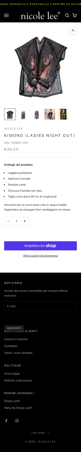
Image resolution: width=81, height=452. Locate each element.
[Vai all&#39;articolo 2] (23, 114)
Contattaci (10, 346)
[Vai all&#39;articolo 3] (36, 114)
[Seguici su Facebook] (6, 421)
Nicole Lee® (12, 401)
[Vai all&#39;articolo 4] (50, 114)
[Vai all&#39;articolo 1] (10, 114)
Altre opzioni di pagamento (40, 256)
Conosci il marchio (16, 339)
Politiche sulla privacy (18, 380)
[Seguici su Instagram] (17, 421)
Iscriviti (14, 328)
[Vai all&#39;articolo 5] (63, 114)
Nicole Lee (13, 128)
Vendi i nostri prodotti (18, 353)
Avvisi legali (12, 374)
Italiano (38, 432)
